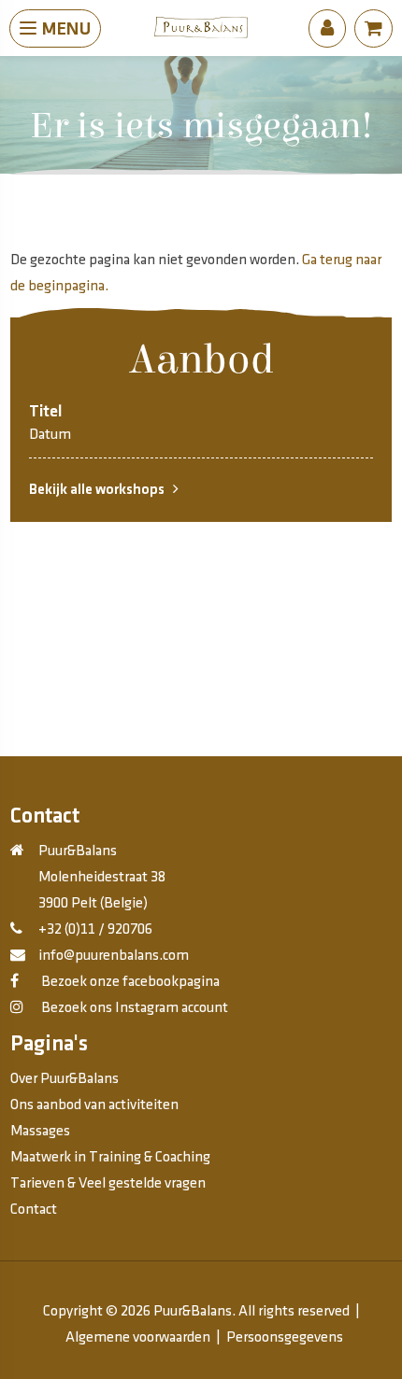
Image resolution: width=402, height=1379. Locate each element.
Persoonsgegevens (284, 1337)
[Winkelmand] (373, 29)
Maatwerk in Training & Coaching (110, 1157)
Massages (40, 1131)
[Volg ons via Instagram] (16, 1008)
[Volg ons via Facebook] (14, 982)
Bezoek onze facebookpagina (129, 982)
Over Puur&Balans (64, 1079)
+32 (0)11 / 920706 (95, 929)
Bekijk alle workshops (101, 490)
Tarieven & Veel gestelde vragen (108, 1183)
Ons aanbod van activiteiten (94, 1105)
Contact (33, 1210)
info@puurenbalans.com (113, 956)
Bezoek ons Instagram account (133, 1008)
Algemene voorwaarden (137, 1337)
